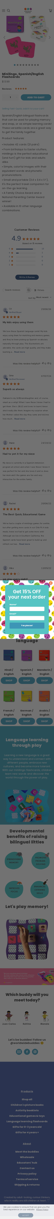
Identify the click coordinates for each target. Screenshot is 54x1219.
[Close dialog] (51, 583)
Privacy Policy (42, 1209)
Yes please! (27, 625)
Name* (13, 604)
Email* (13, 613)
